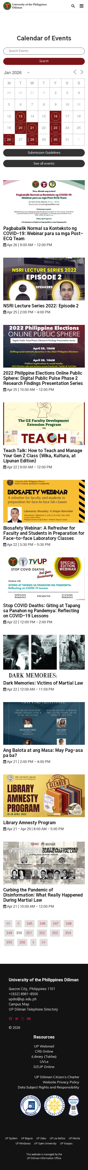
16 (55, 116)
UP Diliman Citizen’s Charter (56, 1077)
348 (69, 923)
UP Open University (45, 1143)
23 (55, 127)
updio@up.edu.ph (23, 999)
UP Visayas (66, 1143)
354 (68, 933)
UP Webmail (44, 1046)
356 (22, 942)
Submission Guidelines (44, 152)
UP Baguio (27, 1138)
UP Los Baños (57, 1138)
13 (20, 116)
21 (32, 127)
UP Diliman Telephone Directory (33, 1009)
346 (42, 923)
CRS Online (44, 1051)
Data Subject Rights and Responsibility (48, 1087)
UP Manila (74, 1138)
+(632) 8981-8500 (23, 994)
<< (8, 923)
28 (32, 139)
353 (55, 933)
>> (43, 942)
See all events (44, 163)
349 (9, 933)
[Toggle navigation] (81, 6)
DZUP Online (44, 1067)
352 (42, 933)
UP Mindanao (23, 1143)
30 (55, 139)
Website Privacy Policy (61, 1082)
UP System (11, 1138)
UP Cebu (41, 1138)
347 (56, 923)
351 (29, 933)
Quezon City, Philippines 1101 (32, 989)
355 (9, 942)
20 (20, 127)
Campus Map (19, 1004)
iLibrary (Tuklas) (44, 1056)
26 (9, 139)
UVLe (44, 1061)
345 (29, 923)
